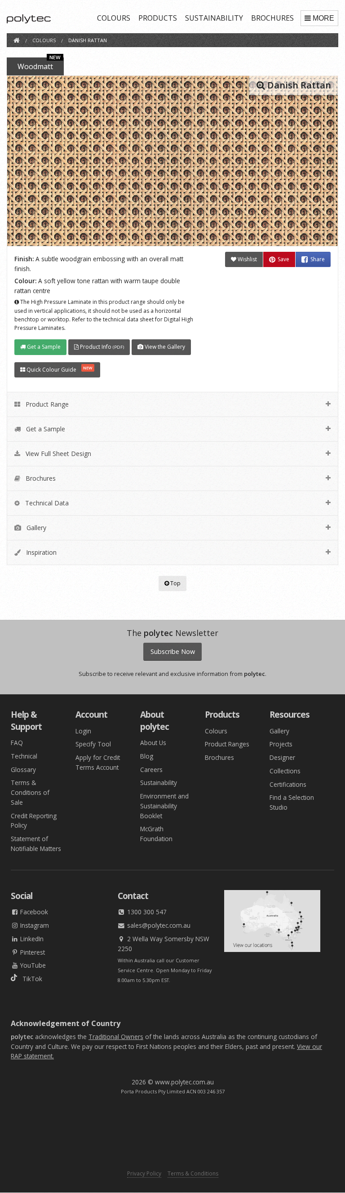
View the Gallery (164, 347)
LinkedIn (31, 938)
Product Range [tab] (46, 404)
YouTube (32, 965)
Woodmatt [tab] (39, 64)
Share (317, 259)
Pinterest (31, 952)
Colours (216, 731)
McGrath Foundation (156, 834)
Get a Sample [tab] (44, 429)
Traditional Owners (115, 1036)
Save (283, 259)
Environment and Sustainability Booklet (164, 806)
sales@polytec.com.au (157, 925)
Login (83, 731)
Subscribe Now (172, 651)
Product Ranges (227, 744)
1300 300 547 (146, 912)
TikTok (29, 978)
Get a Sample (43, 347)
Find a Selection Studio (292, 802)
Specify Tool (93, 744)
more (323, 18)
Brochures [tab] (40, 478)
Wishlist (246, 259)
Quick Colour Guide (59, 369)
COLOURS (113, 18)
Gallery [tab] (35, 527)
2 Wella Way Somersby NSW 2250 (163, 943)
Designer (282, 757)
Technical (24, 756)
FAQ (17, 742)
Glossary (23, 769)
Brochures (219, 757)
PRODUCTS (157, 18)
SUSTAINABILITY (214, 18)
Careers (151, 769)
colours (44, 40)
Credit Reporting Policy (34, 820)
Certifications (288, 784)
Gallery (279, 731)
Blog (146, 756)
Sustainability (158, 782)
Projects (281, 744)
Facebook (33, 912)
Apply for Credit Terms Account (97, 762)
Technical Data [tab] (46, 503)
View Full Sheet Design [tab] (57, 453)
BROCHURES (272, 18)
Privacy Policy (144, 1173)
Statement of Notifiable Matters (36, 843)
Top (175, 583)
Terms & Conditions (193, 1173)
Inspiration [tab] (40, 552)
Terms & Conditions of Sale (30, 792)
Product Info (101, 347)
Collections (285, 771)
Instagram (33, 925)
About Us (153, 742)
